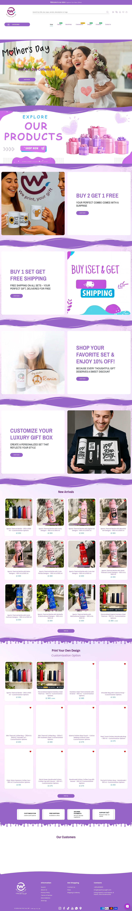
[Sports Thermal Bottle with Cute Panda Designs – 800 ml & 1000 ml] (50, 554)
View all (66, 631)
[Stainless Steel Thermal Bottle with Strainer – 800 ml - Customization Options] (81, 675)
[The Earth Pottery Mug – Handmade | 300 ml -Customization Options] (113, 763)
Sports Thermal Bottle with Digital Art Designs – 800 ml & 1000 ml (82, 529)
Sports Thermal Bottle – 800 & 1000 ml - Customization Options (19, 529)
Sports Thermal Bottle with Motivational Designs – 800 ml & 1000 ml (81, 616)
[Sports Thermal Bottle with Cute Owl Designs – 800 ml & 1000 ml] (81, 554)
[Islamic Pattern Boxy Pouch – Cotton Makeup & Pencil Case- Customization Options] (81, 719)
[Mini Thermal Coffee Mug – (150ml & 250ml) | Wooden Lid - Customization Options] (18, 719)
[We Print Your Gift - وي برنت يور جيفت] (11, 12)
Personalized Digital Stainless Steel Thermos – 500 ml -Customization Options (113, 616)
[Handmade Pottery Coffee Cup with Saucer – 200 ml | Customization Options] (81, 763)
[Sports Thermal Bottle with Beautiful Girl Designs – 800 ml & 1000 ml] (113, 512)
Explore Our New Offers (74, 2)
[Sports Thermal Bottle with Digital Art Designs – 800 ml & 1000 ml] (81, 512)
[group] (66, 136)
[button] (116, 12)
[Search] (107, 12)
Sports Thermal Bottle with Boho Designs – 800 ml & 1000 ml (19, 572)
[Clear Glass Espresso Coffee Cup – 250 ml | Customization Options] (18, 763)
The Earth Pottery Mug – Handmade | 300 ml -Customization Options (113, 781)
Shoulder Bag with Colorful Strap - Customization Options (113, 694)
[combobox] (71, 12)
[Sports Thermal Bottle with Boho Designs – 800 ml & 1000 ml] (18, 554)
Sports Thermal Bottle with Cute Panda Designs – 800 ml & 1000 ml (50, 572)
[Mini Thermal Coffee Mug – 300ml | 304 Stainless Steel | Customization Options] (50, 719)
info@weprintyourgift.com (102, 890)
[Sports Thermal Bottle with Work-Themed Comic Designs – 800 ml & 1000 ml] (113, 554)
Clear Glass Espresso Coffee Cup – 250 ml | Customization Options (19, 781)
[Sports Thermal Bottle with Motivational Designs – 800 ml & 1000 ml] (81, 597)
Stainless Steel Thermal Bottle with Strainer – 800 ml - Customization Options (82, 693)
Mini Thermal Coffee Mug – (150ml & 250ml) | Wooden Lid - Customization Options (18, 737)
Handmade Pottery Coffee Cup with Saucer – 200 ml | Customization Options (81, 781)
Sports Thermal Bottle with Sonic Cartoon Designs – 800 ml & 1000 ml (19, 616)
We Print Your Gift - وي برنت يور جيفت (29, 908)
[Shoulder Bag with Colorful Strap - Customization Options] (113, 675)
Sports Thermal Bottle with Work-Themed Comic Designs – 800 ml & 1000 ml (113, 572)
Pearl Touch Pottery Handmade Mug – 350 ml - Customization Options (113, 737)
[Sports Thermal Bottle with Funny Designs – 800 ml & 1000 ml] (50, 512)
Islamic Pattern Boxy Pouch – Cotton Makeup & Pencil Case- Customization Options (82, 737)
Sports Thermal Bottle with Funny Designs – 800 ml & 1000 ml (50, 529)
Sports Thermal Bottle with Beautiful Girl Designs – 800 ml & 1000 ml (113, 529)
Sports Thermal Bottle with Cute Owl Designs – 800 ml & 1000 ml (81, 572)
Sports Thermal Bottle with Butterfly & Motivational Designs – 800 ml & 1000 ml (50, 616)
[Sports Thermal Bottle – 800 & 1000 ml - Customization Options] (18, 512)
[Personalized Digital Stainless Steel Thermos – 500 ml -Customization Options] (113, 597)
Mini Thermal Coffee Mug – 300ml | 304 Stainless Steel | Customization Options (50, 737)
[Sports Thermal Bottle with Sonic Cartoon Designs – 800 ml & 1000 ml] (18, 597)
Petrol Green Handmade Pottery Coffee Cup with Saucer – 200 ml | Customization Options (50, 781)
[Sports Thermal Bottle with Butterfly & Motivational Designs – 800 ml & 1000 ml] (50, 597)
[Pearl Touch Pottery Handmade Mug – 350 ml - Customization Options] (113, 719)
